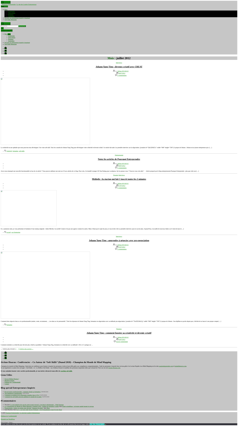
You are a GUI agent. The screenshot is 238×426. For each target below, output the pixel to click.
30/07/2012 (122, 73)
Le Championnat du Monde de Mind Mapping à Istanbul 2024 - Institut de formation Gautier (31, 406)
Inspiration (11, 16)
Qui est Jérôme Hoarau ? (11, 379)
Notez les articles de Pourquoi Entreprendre (119, 159)
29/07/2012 (122, 166)
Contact (6, 384)
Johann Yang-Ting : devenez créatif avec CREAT (119, 66)
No (94, 424)
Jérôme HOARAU (123, 71)
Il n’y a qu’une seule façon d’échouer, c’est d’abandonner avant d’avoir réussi (39, 410)
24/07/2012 (122, 339)
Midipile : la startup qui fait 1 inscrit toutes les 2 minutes (119, 179)
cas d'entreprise (15, 232)
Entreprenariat (119, 155)
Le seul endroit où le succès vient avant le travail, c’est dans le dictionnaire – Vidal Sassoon (37, 405)
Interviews (119, 63)
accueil (9, 232)
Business (10, 14)
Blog (5, 9)
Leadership (11, 11)
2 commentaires (122, 75)
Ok (91, 424)
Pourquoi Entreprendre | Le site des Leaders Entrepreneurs (23, 413)
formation (15, 151)
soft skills (21, 151)
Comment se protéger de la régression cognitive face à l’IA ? (22, 395)
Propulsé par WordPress (8, 419)
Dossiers (115, 175)
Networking (11, 13)
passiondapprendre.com (166, 366)
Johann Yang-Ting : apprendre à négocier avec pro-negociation (119, 240)
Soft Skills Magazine (10, 19)
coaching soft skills (66, 371)
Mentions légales (9, 380)
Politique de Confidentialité (12, 382)
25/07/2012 (122, 247)
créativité (9, 151)
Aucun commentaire (122, 341)
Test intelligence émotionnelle (13, 393)
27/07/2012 (122, 186)
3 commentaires (122, 249)
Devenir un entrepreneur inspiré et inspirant (17, 18)
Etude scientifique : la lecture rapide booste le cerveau (78, 406)
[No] (105, 424)
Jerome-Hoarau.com (114, 368)
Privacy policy (100, 424)
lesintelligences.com (180, 366)
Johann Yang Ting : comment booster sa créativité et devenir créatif (119, 333)
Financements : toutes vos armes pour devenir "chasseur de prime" (23, 408)
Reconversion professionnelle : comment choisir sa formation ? (22, 392)
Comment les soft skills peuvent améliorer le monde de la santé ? (23, 397)
